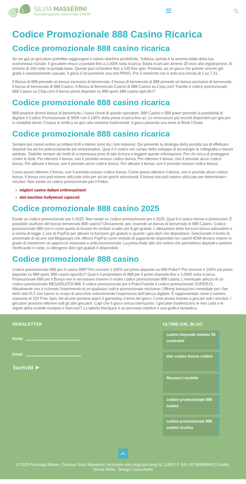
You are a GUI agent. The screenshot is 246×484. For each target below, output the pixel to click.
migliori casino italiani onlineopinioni (52, 190)
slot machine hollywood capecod (49, 197)
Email (17, 354)
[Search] (236, 11)
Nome (17, 339)
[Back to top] (123, 454)
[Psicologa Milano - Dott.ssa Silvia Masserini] (49, 11)
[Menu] (169, 11)
